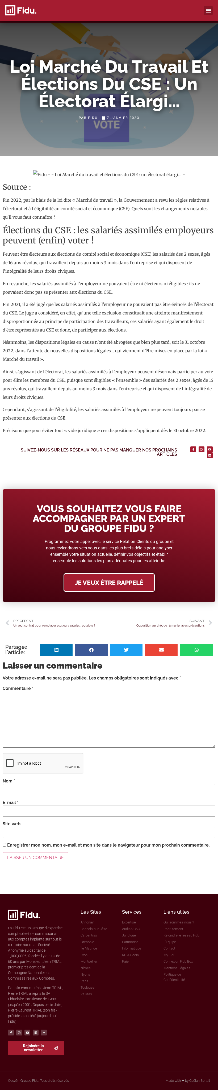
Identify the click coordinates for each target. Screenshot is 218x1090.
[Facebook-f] (193, 449)
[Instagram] (201, 449)
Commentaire (18, 688)
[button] (208, 10)
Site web (11, 824)
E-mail (11, 803)
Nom (9, 781)
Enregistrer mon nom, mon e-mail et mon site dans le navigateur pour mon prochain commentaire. (108, 845)
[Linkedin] (210, 455)
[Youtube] (210, 449)
